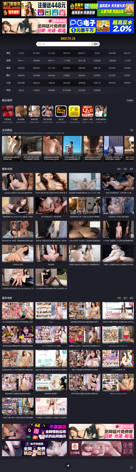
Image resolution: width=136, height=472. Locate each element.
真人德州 (36, 53)
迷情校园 (82, 83)
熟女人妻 (82, 60)
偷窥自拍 (21, 75)
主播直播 (112, 60)
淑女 (125, 298)
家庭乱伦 (36, 83)
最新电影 (7, 298)
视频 (8, 60)
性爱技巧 (127, 83)
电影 (8, 68)
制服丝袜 (82, 68)
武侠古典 (66, 83)
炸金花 (97, 53)
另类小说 (97, 83)
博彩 (8, 53)
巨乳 (125, 169)
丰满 (119, 298)
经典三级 (97, 68)
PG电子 (21, 53)
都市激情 (21, 83)
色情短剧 (97, 90)
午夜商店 (36, 90)
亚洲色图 (36, 75)
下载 (131, 130)
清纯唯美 (97, 75)
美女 (119, 169)
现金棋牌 (112, 53)
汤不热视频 (66, 90)
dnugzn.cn (68, 38)
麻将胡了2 (82, 53)
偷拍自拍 (36, 68)
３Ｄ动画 (66, 60)
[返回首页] (131, 467)
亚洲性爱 (21, 68)
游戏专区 (66, 53)
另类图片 (127, 75)
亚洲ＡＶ (21, 60)
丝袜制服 (97, 60)
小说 (8, 82)
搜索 (95, 44)
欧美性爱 (66, 68)
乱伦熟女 (112, 68)
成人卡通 (51, 68)
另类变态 (127, 68)
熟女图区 (112, 75)
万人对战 (51, 53)
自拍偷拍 (36, 60)
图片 (8, 75)
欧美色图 (51, 75)
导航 (8, 90)
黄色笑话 (112, 83)
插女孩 (21, 90)
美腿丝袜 (82, 75)
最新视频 (7, 169)
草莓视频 (51, 90)
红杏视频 (82, 90)
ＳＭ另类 (127, 60)
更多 (131, 169)
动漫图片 (66, 75)
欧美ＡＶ (51, 60)
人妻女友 (51, 83)
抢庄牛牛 (127, 53)
